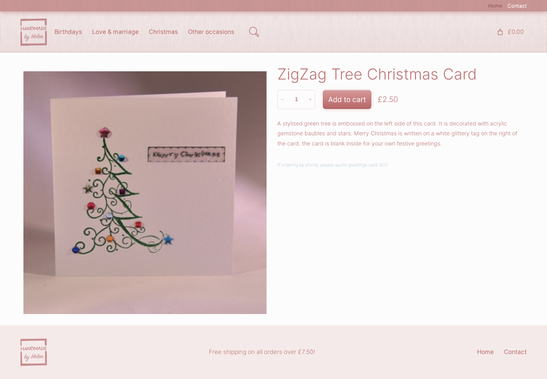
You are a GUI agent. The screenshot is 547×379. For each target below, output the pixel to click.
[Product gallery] (145, 192)
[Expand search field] (254, 32)
